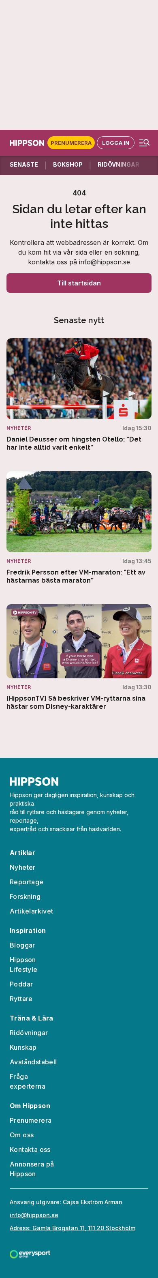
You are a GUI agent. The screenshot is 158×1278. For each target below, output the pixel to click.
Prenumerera (71, 142)
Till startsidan (79, 283)
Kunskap (23, 1047)
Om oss (22, 1135)
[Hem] (28, 143)
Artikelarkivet (31, 911)
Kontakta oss (30, 1149)
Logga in (115, 142)
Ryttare (21, 999)
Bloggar (22, 945)
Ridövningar (29, 1033)
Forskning (25, 896)
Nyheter (23, 867)
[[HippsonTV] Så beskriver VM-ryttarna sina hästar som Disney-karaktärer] (79, 657)
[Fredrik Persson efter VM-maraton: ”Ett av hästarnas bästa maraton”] (79, 528)
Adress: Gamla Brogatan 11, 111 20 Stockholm (72, 1227)
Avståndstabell (33, 1062)
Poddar (21, 984)
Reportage (27, 882)
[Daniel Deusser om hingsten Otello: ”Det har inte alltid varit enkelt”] (79, 395)
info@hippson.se (104, 262)
